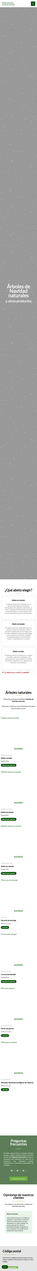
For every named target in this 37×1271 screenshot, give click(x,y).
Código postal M (10, 1267)
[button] (18, 672)
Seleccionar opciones (8, 765)
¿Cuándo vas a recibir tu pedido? (16, 672)
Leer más (5, 927)
